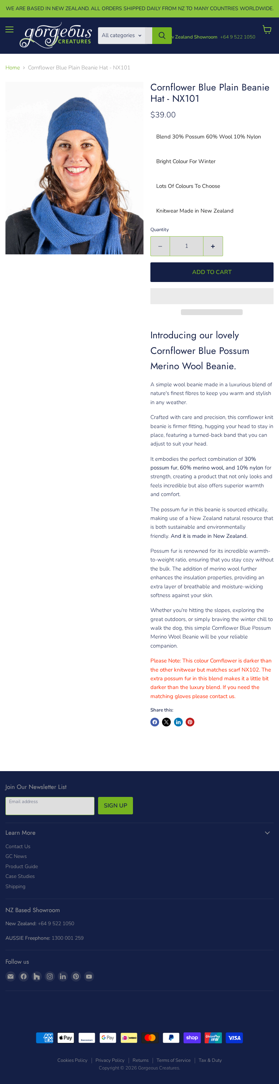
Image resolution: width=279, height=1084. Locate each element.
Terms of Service (174, 1060)
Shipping (15, 886)
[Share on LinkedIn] (178, 722)
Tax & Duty (210, 1060)
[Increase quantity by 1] (213, 246)
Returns (141, 1060)
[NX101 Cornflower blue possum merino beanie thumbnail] (14, 272)
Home (12, 68)
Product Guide (21, 866)
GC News (16, 856)
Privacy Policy (110, 1060)
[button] (212, 296)
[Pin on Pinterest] (190, 722)
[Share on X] (166, 722)
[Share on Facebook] (154, 722)
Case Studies (20, 876)
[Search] (162, 35)
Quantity (159, 230)
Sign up (115, 806)
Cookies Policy (72, 1060)
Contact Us (18, 846)
